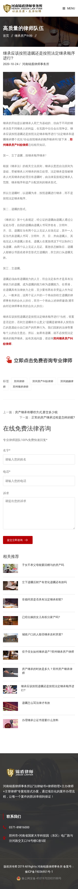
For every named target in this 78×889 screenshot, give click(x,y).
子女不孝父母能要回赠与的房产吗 (43, 564)
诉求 (6, 493)
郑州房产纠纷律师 (42, 381)
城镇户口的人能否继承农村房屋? (42, 634)
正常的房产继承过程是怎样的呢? (53, 417)
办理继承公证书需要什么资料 (40, 720)
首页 (6, 36)
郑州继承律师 (20, 386)
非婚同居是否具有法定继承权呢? (42, 599)
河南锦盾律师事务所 (35, 64)
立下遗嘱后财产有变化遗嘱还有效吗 (44, 582)
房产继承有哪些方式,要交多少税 (36, 412)
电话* (6, 472)
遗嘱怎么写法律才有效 (36, 702)
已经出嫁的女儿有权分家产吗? (41, 617)
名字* (6, 450)
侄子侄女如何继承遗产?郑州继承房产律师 (48, 651)
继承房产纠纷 (24, 36)
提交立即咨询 (15, 540)
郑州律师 (19, 381)
